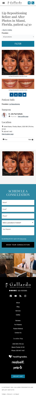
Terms (4, 394)
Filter (18, 43)
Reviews (18, 320)
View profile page (23, 116)
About (18, 303)
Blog (18, 307)
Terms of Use (23, 239)
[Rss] (20, 296)
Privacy (9, 394)
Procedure (5, 33)
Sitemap (16, 394)
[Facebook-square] (11, 296)
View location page (7, 134)
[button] (3, 3)
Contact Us (18, 333)
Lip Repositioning (14, 104)
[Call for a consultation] (20, 95)
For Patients (18, 325)
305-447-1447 (20, 350)
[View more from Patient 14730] (18, 163)
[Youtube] (15, 296)
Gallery (18, 315)
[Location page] (12, 95)
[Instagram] (25, 296)
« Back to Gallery (7, 30)
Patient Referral (18, 329)
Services (18, 311)
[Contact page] (24, 95)
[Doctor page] (16, 95)
